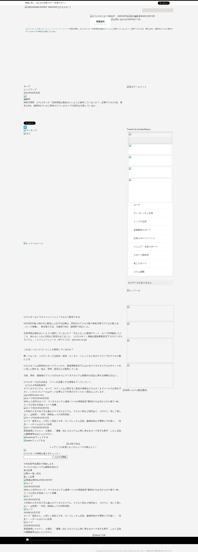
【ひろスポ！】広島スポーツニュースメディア (43, 29)
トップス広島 (140, 221)
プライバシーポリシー (117, 545)
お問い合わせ (167, 545)
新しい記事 (29, 476)
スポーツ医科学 (141, 255)
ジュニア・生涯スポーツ (145, 246)
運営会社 (89, 545)
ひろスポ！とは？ (74, 545)
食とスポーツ (140, 263)
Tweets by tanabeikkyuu (138, 129)
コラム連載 (139, 271)
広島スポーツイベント (144, 238)
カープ (27, 86)
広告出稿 (133, 545)
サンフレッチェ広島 (143, 213)
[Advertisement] (99, 58)
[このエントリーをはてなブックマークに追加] (73, 127)
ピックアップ (30, 89)
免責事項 (100, 545)
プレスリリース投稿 (149, 545)
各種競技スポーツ (142, 230)
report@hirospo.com (34, 395)
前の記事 (28, 470)
